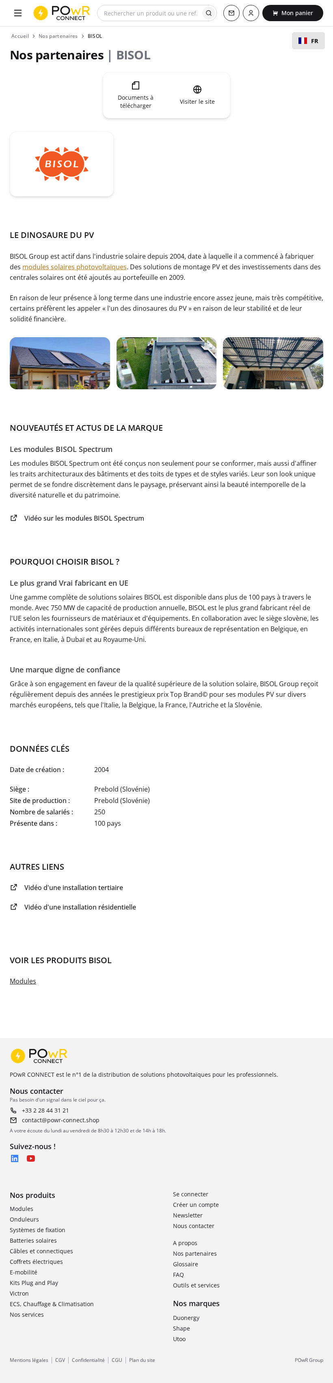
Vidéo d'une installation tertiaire (73, 887)
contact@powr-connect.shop (60, 1120)
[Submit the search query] (208, 13)
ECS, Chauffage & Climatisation (52, 1304)
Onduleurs (24, 1219)
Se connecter (190, 1194)
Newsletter (188, 1215)
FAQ (178, 1274)
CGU (117, 1360)
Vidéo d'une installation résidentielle (80, 907)
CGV (60, 1360)
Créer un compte (196, 1204)
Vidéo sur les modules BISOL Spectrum (84, 518)
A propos (185, 1243)
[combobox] (308, 40)
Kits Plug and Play (34, 1283)
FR (314, 41)
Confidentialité (88, 1360)
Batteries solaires (33, 1240)
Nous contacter (193, 1226)
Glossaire (185, 1264)
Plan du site (142, 1360)
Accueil (20, 36)
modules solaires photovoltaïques (74, 266)
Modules (23, 981)
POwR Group (309, 1360)
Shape (181, 1328)
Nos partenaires (195, 1253)
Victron (19, 1293)
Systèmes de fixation (37, 1230)
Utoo (179, 1339)
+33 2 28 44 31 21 (45, 1110)
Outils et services (196, 1285)
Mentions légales (29, 1360)
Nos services (27, 1314)
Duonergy (186, 1318)
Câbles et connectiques (41, 1251)
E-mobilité (23, 1272)
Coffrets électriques (36, 1261)
